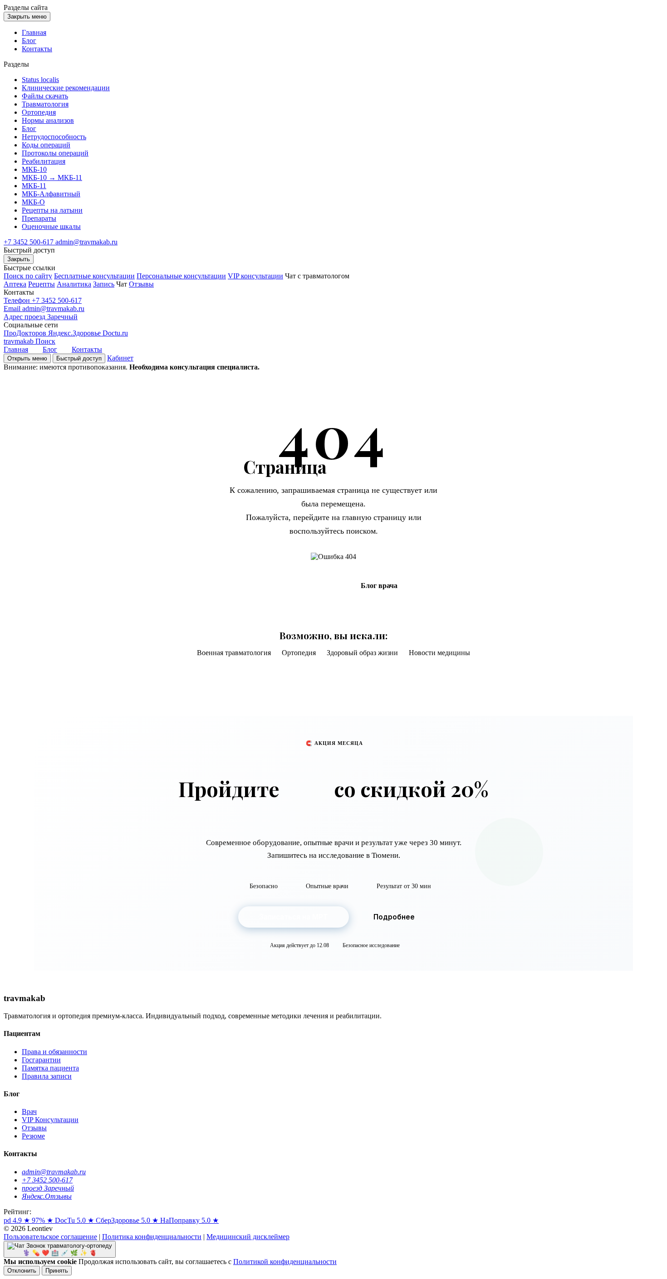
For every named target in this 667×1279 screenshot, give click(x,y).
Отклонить (21, 1270)
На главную (293, 585)
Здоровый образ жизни (362, 653)
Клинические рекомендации (66, 88)
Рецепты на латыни (52, 210)
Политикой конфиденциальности (285, 1261)
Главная (34, 32)
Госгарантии (41, 1060)
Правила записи (47, 1076)
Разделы (26, 7)
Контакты (37, 49)
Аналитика (74, 284)
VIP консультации (255, 276)
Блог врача (379, 585)
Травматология (45, 104)
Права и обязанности (54, 1051)
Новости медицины (439, 653)
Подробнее (394, 917)
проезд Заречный (48, 1188)
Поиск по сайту (28, 276)
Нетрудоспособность (54, 137)
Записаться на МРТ (293, 917)
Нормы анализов (48, 120)
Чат (121, 284)
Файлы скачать (45, 96)
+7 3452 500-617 (29, 242)
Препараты (39, 218)
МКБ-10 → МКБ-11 (52, 177)
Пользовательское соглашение (50, 1236)
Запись (103, 284)
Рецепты (41, 284)
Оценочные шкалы (51, 226)
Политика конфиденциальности (151, 1236)
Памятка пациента (50, 1068)
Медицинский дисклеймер (247, 1236)
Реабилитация (43, 161)
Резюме (33, 1136)
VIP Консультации (50, 1119)
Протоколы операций (55, 153)
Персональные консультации (181, 276)
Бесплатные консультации (94, 276)
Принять (56, 1270)
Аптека (15, 284)
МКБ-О (33, 202)
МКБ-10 (34, 169)
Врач (29, 1111)
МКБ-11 (34, 186)
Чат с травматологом (317, 276)
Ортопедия (39, 112)
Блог (29, 40)
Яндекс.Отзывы (47, 1196)
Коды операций (46, 145)
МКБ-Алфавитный (51, 194)
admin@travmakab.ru (86, 242)
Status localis (40, 79)
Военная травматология (234, 653)
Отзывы (141, 284)
